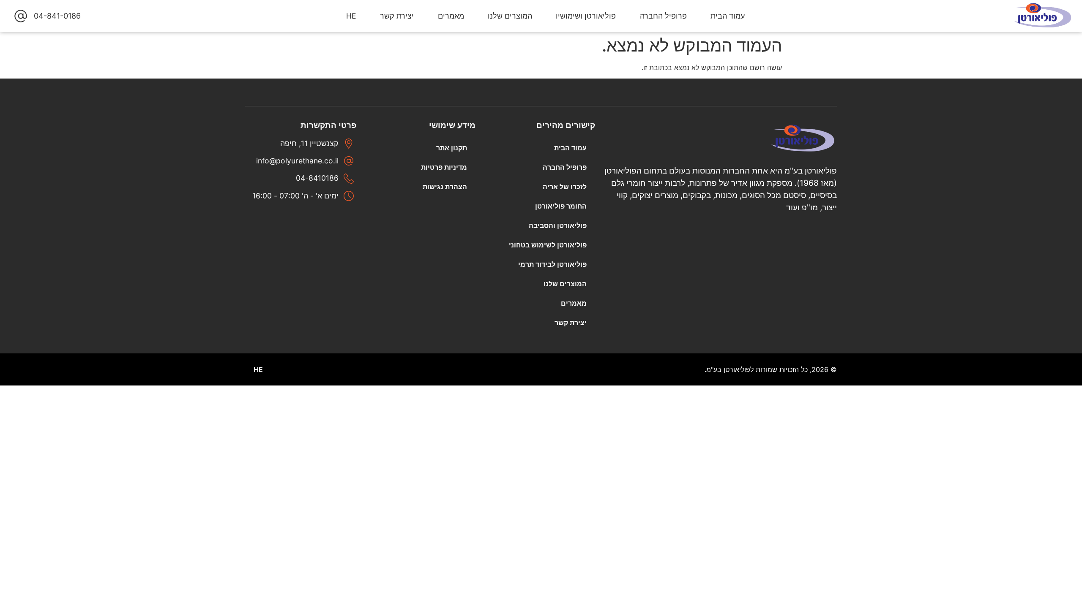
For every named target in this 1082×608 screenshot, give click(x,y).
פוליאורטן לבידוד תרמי (552, 264)
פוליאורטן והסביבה (558, 225)
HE (351, 15)
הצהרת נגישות (445, 186)
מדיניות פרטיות (444, 167)
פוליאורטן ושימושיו (586, 15)
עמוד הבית (727, 15)
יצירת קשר (397, 15)
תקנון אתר (451, 148)
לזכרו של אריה (565, 186)
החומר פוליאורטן (561, 206)
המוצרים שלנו (510, 15)
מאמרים (451, 15)
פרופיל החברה (663, 15)
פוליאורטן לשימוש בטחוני (548, 245)
